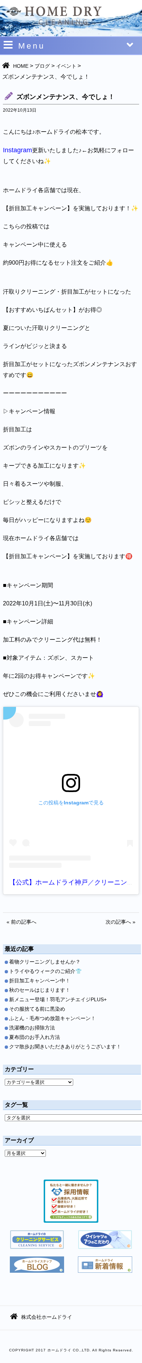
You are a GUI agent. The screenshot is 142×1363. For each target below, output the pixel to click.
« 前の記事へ (21, 922)
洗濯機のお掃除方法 (32, 1028)
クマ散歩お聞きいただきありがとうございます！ (65, 1046)
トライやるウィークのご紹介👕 (45, 971)
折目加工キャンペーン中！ (39, 980)
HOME (20, 66)
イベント (66, 66)
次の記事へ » (120, 922)
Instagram (17, 150)
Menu (31, 45)
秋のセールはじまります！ (39, 990)
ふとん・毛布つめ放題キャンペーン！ (52, 1018)
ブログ (42, 66)
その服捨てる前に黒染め (37, 1009)
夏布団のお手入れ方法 (34, 1037)
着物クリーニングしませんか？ (44, 962)
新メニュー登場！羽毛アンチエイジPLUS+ (58, 999)
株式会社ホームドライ (46, 1317)
